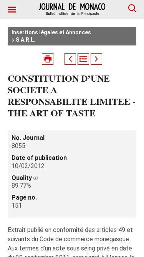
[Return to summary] (83, 59)
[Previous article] (70, 59)
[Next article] (96, 59)
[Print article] (47, 59)
